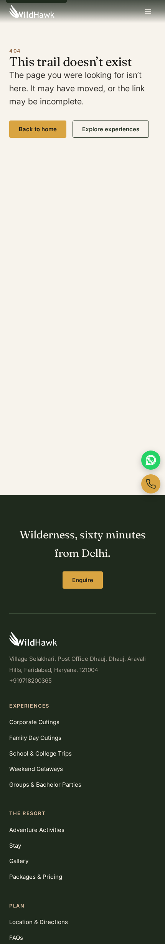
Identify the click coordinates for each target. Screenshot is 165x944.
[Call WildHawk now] (150, 483)
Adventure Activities (36, 829)
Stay (15, 845)
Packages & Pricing (35, 876)
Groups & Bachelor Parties (45, 784)
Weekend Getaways (36, 768)
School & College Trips (40, 753)
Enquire (82, 580)
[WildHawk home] (31, 11)
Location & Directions (38, 922)
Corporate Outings (34, 722)
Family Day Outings (35, 737)
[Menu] (148, 11)
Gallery (18, 861)
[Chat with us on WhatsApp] (150, 460)
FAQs (16, 937)
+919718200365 (30, 680)
